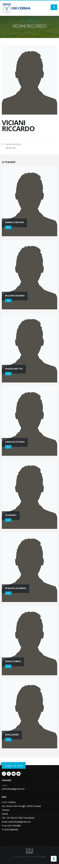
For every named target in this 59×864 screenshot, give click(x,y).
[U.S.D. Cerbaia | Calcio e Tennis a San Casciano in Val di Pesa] (16, 8)
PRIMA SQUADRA (33, 21)
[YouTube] (13, 774)
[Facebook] (4, 774)
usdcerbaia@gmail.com (13, 788)
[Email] (18, 774)
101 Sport (41, 857)
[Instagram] (9, 774)
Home (21, 21)
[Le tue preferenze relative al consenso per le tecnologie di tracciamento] (54, 859)
